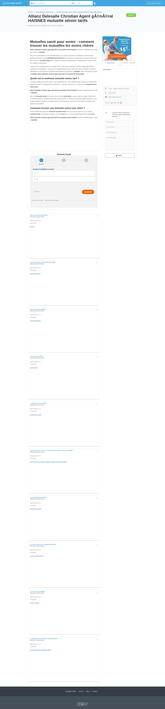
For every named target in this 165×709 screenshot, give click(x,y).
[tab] (64, 215)
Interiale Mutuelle (35, 509)
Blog (88, 691)
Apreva (32, 226)
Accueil (30, 12)
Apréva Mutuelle (35, 274)
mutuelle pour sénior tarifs (44, 12)
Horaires (120, 65)
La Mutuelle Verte (35, 415)
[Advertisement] (64, 135)
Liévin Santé (34, 368)
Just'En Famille (34, 603)
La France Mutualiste (36, 556)
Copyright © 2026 (70, 691)
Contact (94, 691)
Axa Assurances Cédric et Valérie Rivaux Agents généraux (48, 462)
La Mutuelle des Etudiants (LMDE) (40, 650)
